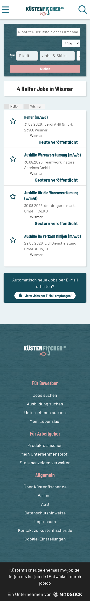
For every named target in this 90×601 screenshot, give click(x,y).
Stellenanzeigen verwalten (45, 462)
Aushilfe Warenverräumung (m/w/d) (52, 154)
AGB (45, 504)
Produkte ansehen (45, 445)
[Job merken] (14, 120)
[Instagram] (50, 367)
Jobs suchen (45, 395)
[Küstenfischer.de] (45, 9)
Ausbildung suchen (45, 403)
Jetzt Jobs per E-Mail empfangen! (48, 295)
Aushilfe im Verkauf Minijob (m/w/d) (52, 236)
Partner (45, 495)
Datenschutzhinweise (45, 512)
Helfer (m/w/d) (36, 117)
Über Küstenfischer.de (45, 486)
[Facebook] (41, 367)
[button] (13, 55)
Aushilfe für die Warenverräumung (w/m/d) (51, 195)
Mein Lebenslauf (45, 421)
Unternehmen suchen (45, 412)
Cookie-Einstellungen (45, 538)
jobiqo (45, 583)
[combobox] (48, 32)
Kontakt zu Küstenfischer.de (45, 530)
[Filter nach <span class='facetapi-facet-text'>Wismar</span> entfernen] (26, 106)
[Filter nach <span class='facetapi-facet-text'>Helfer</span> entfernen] (6, 106)
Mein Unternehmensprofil (45, 454)
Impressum (45, 521)
